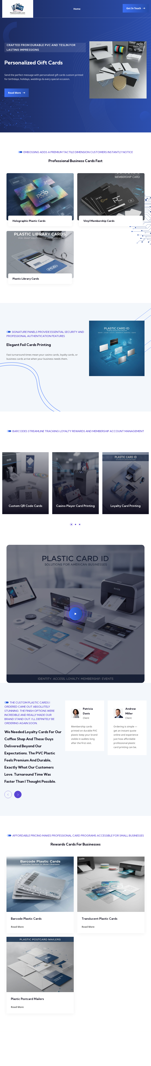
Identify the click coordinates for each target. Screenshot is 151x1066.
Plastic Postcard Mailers (27, 999)
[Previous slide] (8, 794)
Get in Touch (134, 8)
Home (77, 8)
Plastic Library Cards (26, 278)
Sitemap (106, 1038)
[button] (71, 524)
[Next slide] (18, 794)
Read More (15, 92)
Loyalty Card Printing (125, 506)
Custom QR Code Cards (25, 506)
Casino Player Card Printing (75, 506)
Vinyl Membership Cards (98, 221)
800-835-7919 (22, 1046)
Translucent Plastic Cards (99, 918)
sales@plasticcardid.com (51, 1046)
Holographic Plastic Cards (29, 221)
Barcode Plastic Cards (26, 918)
